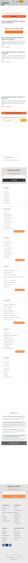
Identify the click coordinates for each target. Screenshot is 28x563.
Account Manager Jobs (8, 341)
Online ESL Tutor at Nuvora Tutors (12, 160)
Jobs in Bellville (7, 250)
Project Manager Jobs (8, 333)
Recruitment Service (18, 510)
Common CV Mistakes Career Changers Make (12, 416)
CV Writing (4, 516)
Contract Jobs (6, 362)
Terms (21, 555)
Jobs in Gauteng (7, 213)
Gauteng (8, 47)
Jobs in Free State (7, 219)
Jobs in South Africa (18, 537)
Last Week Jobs (7, 198)
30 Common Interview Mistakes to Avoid (11, 429)
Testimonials (4, 537)
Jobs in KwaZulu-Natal (8, 221)
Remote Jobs (6, 370)
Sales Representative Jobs (8, 339)
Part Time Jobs (6, 366)
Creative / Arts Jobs (7, 308)
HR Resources (16, 518)
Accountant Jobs (7, 346)
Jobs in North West (7, 223)
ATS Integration (17, 516)
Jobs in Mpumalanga (8, 228)
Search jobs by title (19, 351)
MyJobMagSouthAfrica (14, 559)
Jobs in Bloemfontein (8, 252)
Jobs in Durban (6, 246)
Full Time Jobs (6, 364)
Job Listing (4, 508)
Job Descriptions (17, 523)
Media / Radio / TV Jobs (8, 319)
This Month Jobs (7, 200)
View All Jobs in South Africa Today (14, 31)
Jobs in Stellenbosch (7, 254)
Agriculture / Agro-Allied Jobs (9, 280)
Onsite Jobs (6, 374)
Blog (3, 514)
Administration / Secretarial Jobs (10, 274)
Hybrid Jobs (6, 372)
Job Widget (4, 531)
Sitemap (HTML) (5, 535)
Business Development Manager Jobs (11, 335)
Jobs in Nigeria (17, 535)
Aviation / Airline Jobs (8, 284)
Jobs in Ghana (16, 531)
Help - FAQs (4, 539)
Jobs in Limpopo (7, 226)
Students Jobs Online (8, 377)
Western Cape (9, 106)
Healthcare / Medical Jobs (9, 306)
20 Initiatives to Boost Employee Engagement (12, 422)
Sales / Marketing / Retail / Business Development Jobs (13, 277)
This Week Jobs (7, 196)
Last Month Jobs (7, 202)
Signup (21, 1)
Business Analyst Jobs (8, 337)
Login (17, 1)
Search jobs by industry (18, 322)
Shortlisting (16, 512)
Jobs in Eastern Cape (8, 217)
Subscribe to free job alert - (14, 117)
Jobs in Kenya (16, 533)
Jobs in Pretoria (7, 256)
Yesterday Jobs (6, 194)
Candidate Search (17, 514)
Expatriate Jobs (7, 368)
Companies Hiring (5, 520)
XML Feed (4, 533)
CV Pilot (4, 510)
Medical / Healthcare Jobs (9, 272)
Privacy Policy (16, 555)
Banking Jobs (6, 286)
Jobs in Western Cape (8, 215)
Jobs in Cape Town (7, 243)
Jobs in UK (16, 539)
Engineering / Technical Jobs (9, 270)
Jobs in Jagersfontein (8, 248)
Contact (11, 555)
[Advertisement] (14, 79)
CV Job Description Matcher (7, 512)
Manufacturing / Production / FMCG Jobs (12, 317)
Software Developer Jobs (8, 348)
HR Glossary (16, 520)
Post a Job (16, 508)
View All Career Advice (14, 443)
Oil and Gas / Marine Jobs (9, 313)
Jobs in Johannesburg (8, 241)
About (7, 555)
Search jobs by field (19, 289)
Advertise (4, 541)
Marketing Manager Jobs (8, 344)
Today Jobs (6, 192)
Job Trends (4, 518)
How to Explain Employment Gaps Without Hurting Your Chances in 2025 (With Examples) (13, 436)
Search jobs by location (18, 231)
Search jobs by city (19, 260)
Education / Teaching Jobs (9, 311)
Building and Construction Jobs (10, 282)
